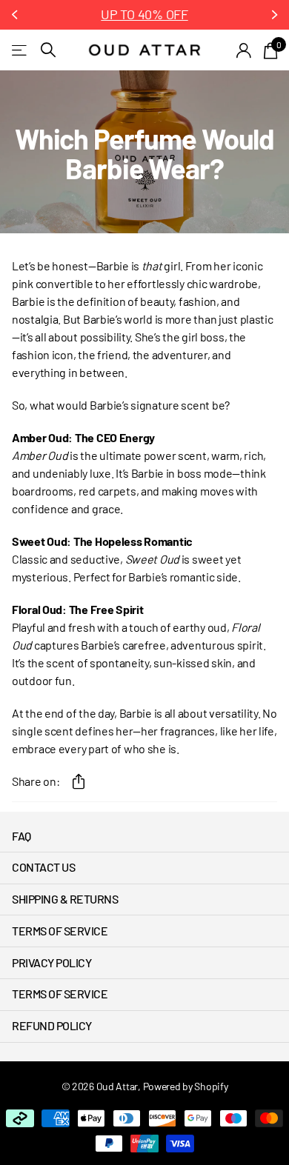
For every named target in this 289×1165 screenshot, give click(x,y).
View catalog (20, 50)
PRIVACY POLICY (51, 962)
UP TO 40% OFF (144, 14)
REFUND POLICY (52, 1025)
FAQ (21, 836)
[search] (48, 50)
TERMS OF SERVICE (59, 931)
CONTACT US (43, 867)
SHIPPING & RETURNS (65, 899)
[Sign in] (244, 50)
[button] (16, 15)
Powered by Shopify (185, 1086)
